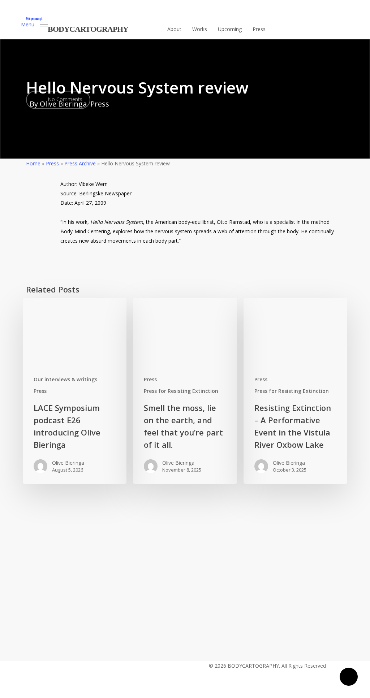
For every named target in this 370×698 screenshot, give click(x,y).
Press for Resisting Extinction (181, 390)
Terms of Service (183, 621)
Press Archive (80, 163)
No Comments (64, 99)
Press (99, 104)
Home (33, 163)
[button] (34, 23)
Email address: (169, 550)
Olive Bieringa (68, 462)
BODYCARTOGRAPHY (88, 29)
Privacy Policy (135, 621)
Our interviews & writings (65, 379)
